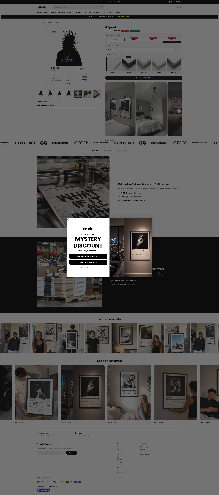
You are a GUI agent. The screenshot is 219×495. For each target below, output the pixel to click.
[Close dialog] (68, 219)
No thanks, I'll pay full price (88, 267)
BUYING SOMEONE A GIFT (88, 262)
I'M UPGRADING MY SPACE (88, 256)
